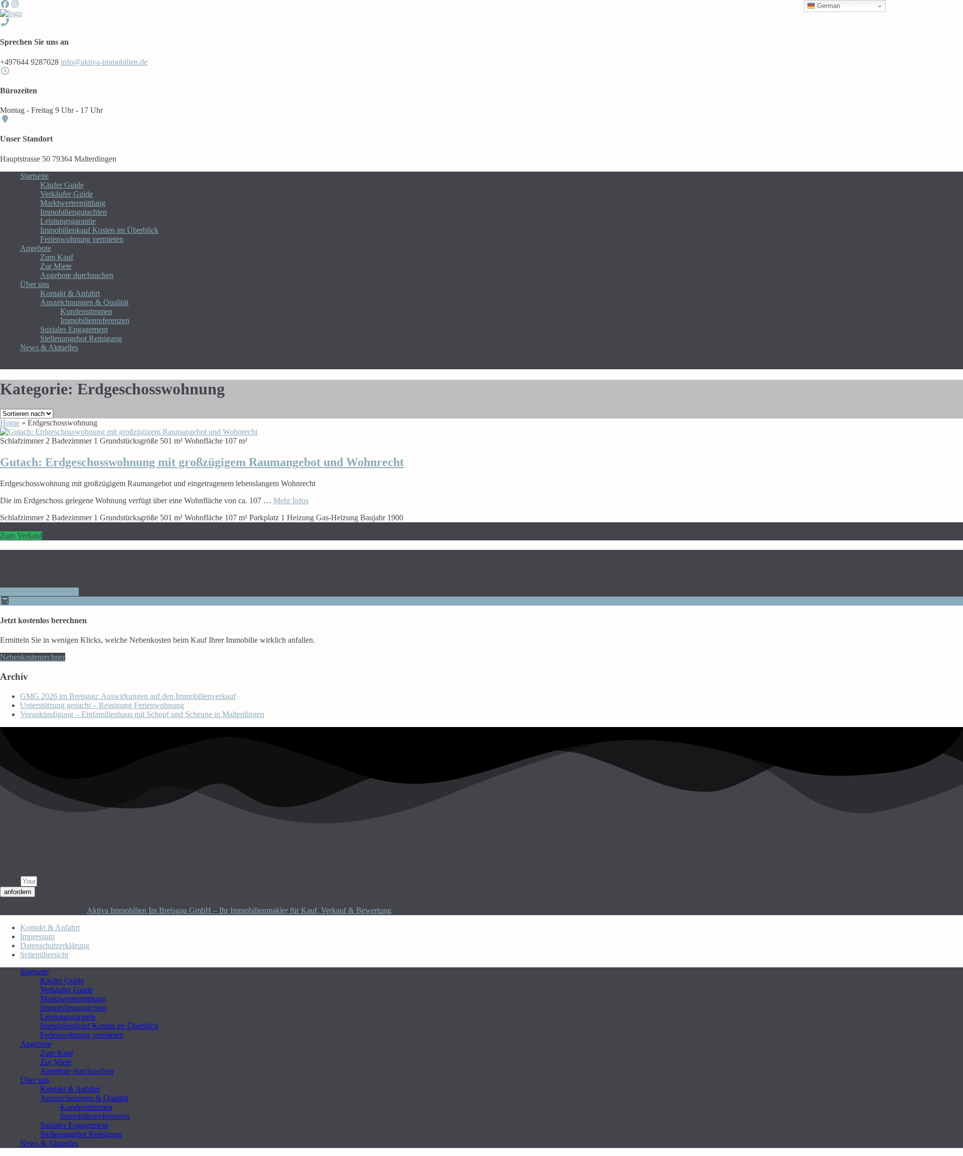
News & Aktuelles (49, 347)
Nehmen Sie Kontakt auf (39, 592)
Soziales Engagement (74, 329)
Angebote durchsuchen (76, 275)
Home (10, 422)
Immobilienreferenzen (94, 320)
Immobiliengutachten (73, 212)
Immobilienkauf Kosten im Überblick (99, 230)
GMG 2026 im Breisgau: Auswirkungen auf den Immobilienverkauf (128, 696)
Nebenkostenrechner (32, 657)
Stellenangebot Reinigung (81, 338)
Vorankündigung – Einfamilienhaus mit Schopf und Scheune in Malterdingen (142, 714)
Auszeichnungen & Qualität (84, 302)
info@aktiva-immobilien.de (104, 62)
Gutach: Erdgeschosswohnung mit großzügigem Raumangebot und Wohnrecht (202, 462)
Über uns (34, 284)
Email (10, 881)
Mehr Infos (290, 500)
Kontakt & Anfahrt (70, 293)
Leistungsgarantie (68, 221)
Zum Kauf (56, 257)
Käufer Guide (62, 185)
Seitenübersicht (44, 954)
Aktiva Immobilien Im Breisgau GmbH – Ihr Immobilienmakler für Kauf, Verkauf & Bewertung (239, 910)
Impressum (37, 936)
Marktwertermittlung (72, 203)
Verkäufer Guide (66, 194)
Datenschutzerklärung (54, 945)
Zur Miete (56, 266)
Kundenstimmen (86, 311)
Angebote (35, 248)
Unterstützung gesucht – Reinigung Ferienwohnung (102, 705)
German (827, 6)
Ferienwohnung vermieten (81, 239)
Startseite (34, 176)
